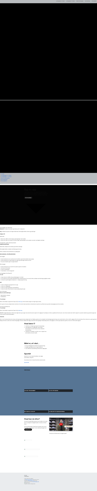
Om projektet (94, 1)
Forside (2, 174)
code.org (20, 301)
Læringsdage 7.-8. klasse (70, 1)
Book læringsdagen (28, 197)
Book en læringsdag (79, 1)
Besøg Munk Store (28, 429)
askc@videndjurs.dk (35, 481)
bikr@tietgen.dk (30, 480)
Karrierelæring (87, 1)
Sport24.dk (26, 362)
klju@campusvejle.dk (28, 479)
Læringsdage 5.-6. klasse (60, 1)
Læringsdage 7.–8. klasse (6, 176)
